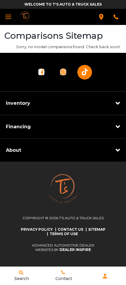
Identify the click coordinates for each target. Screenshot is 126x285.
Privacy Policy (37, 229)
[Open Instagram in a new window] (63, 72)
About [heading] (13, 150)
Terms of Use (64, 234)
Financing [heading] (18, 126)
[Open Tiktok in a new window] (84, 72)
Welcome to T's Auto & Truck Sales (63, 4)
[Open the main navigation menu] (8, 17)
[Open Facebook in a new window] (41, 72)
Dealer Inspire (75, 249)
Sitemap (96, 229)
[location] (101, 17)
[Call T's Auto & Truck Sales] (116, 17)
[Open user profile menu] (105, 276)
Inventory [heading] (18, 103)
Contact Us (70, 229)
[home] (24, 16)
